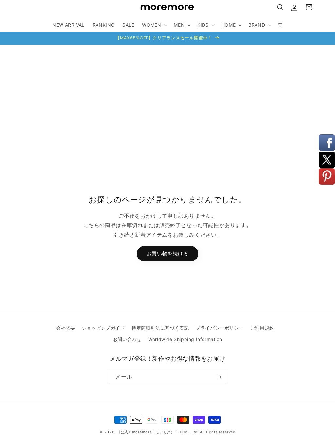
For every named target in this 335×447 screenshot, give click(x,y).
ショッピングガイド (103, 328)
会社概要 (65, 328)
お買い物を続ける (167, 253)
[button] (280, 7)
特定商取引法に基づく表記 (160, 328)
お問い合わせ (127, 339)
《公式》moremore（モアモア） (146, 432)
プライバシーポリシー (219, 328)
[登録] (219, 376)
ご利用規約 (262, 328)
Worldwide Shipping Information (185, 339)
